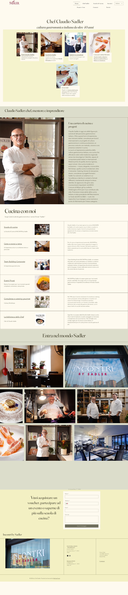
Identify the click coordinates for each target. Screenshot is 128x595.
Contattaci (102, 561)
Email (66, 507)
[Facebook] (67, 556)
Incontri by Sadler (12, 534)
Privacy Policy (102, 552)
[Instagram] (70, 556)
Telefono (67, 500)
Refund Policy (102, 556)
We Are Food (56, 578)
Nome (67, 493)
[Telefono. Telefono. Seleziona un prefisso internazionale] (67, 503)
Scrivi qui (67, 514)
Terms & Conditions (104, 555)
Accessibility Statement (104, 553)
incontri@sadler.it (70, 549)
